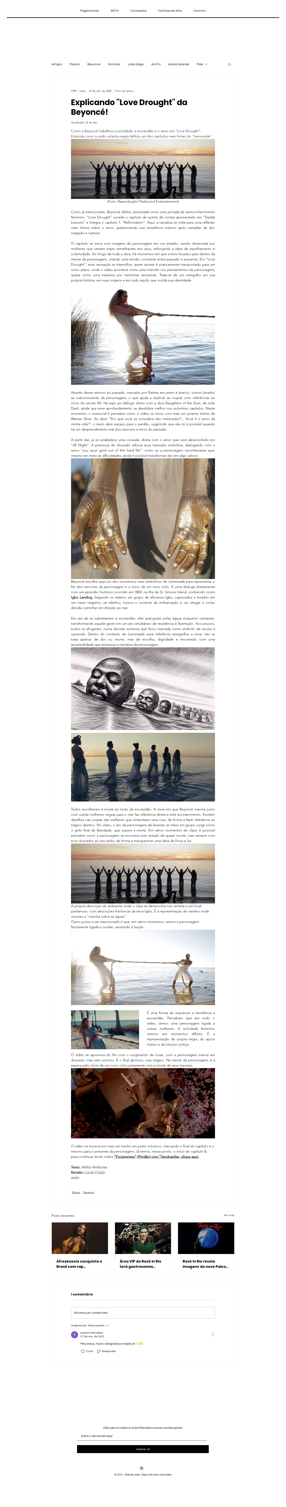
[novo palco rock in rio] (206, 1238)
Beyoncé (94, 64)
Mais (200, 64)
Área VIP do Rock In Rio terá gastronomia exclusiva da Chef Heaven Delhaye (140, 1264)
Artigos (57, 64)
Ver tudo (229, 1215)
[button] (229, 64)
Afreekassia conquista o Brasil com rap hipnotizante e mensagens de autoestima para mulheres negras (79, 1264)
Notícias (114, 64)
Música (75, 64)
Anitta (156, 64)
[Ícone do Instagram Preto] (142, 1468)
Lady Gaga (136, 64)
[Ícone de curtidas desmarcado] (82, 1351)
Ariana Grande (178, 64)
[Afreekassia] (80, 1238)
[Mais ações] (212, 1334)
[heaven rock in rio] (143, 1238)
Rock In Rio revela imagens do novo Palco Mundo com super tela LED (204, 1264)
